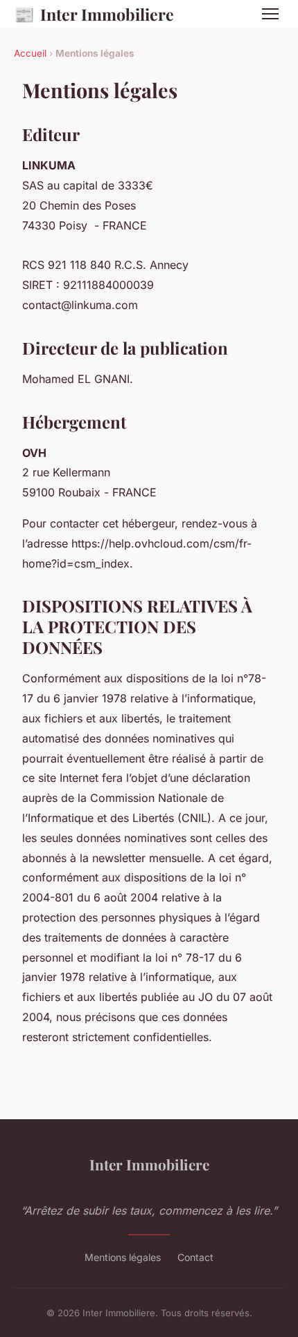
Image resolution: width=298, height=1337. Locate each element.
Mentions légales (123, 1257)
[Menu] (270, 14)
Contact (195, 1257)
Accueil (30, 53)
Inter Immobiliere (94, 14)
